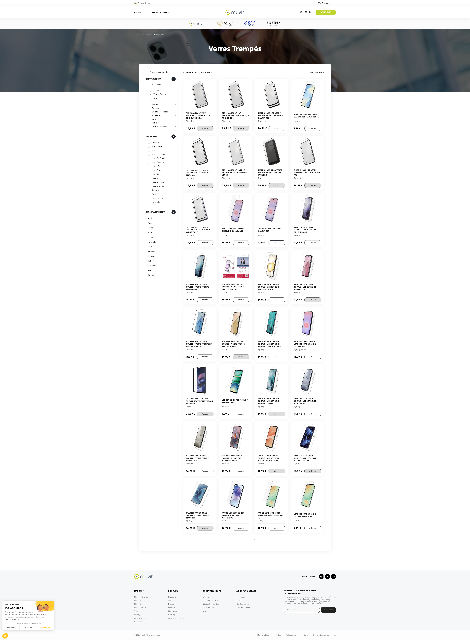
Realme (151, 251)
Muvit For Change (159, 154)
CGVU (278, 635)
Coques (156, 90)
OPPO (150, 246)
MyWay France (158, 186)
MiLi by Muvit (157, 146)
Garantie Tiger (208, 608)
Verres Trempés (160, 94)
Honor (150, 232)
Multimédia (172, 611)
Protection (156, 85)
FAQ (204, 611)
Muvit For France (159, 158)
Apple (150, 218)
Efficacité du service (210, 604)
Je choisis (28, 628)
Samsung (152, 256)
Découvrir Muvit (144, 3)
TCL (149, 261)
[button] (5, 636)
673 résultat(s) (190, 72)
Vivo (150, 270)
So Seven (156, 190)
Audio (154, 119)
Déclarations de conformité (324, 635)
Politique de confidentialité (297, 635)
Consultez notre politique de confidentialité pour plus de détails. (308, 602)
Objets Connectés (176, 618)
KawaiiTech (157, 142)
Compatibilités (155, 212)
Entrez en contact (209, 597)
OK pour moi (45, 628)
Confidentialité (242, 604)
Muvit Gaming (158, 162)
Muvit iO (155, 174)
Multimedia (156, 115)
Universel (152, 265)
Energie (155, 104)
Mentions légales (264, 635)
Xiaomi (151, 275)
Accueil (137, 35)
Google (151, 228)
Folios (155, 98)
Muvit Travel (157, 170)
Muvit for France (140, 600)
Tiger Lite (156, 202)
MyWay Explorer (159, 182)
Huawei (151, 237)
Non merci (11, 628)
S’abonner (328, 610)
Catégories (153, 79)
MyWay (155, 178)
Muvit (154, 150)
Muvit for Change (141, 597)
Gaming (155, 108)
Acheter (205, 128)
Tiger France (157, 198)
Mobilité (155, 123)
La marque (240, 597)
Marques (152, 136)
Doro (150, 223)
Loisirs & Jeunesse (159, 126)
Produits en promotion (160, 72)
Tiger (154, 194)
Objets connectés (160, 112)
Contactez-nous (160, 12)
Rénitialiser (207, 72)
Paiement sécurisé (210, 600)
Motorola (152, 242)
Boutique (147, 35)
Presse (137, 12)
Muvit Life (156, 166)
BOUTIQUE (325, 12)
